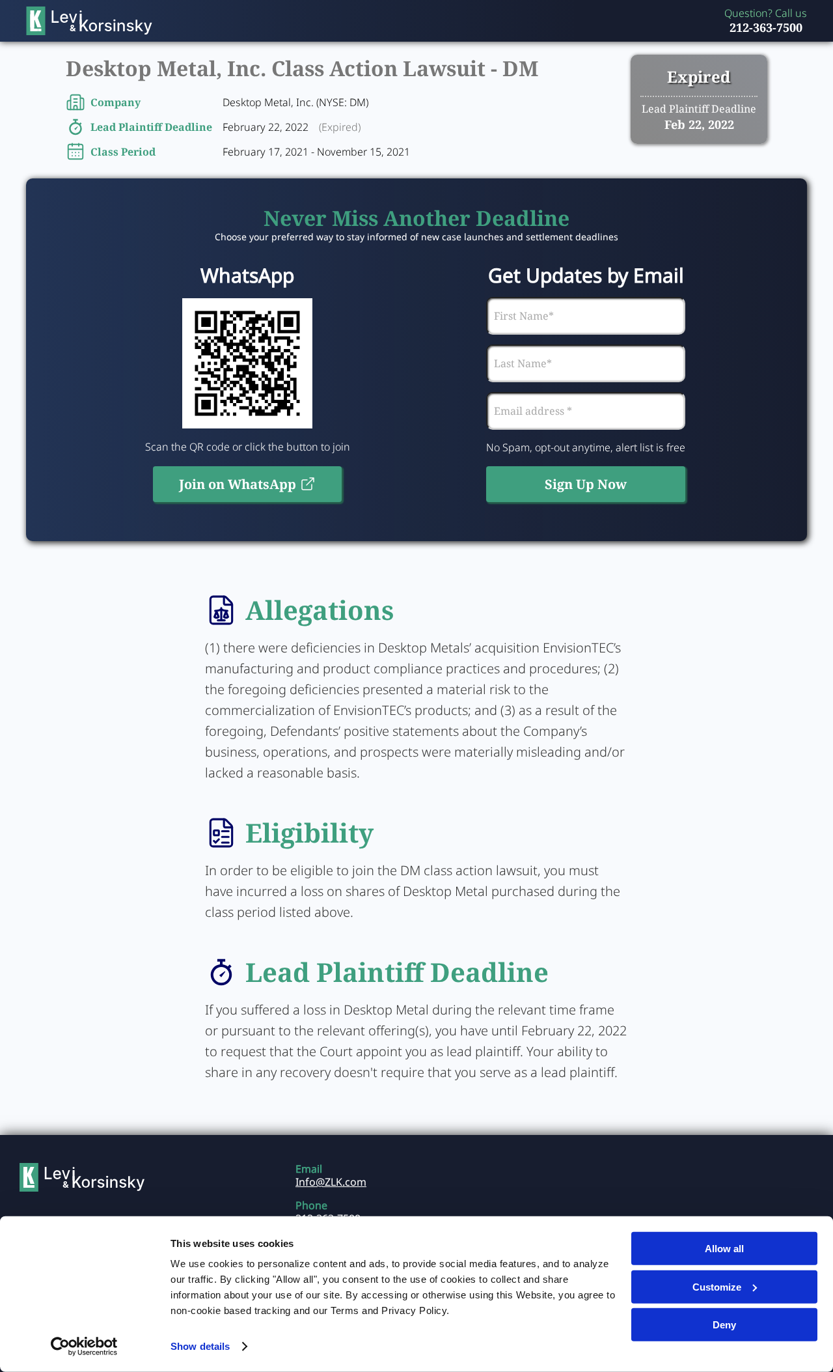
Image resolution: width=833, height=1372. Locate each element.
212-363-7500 (766, 27)
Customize (716, 1286)
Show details (200, 1346)
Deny (724, 1324)
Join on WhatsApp (237, 484)
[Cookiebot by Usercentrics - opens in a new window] (84, 1346)
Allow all (724, 1248)
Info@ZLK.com (330, 1181)
